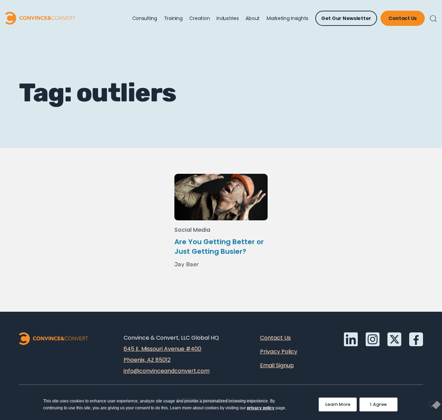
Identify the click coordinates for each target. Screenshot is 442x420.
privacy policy (261, 408)
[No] (433, 403)
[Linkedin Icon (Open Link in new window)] (351, 339)
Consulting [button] (144, 18)
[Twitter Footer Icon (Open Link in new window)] (394, 339)
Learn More (341, 403)
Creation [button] (199, 18)
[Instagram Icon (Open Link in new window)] (372, 339)
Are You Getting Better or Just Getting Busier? (219, 246)
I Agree (378, 404)
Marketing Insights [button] (287, 18)
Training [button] (173, 18)
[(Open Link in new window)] (416, 339)
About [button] (253, 18)
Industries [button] (228, 18)
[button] (433, 18)
